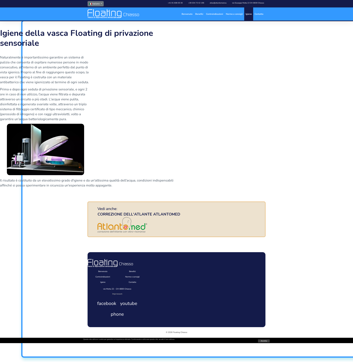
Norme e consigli (234, 14)
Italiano (96, 3)
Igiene (249, 14)
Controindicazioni (214, 14)
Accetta (264, 341)
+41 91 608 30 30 (175, 3)
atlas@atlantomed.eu (218, 3)
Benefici (199, 14)
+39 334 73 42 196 (196, 3)
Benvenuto (187, 14)
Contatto (259, 14)
